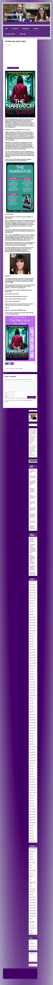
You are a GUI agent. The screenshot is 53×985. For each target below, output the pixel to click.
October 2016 (32, 841)
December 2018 (32, 784)
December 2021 (32, 687)
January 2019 (32, 782)
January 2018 (32, 811)
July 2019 (31, 765)
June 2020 (32, 736)
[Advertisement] (20, 56)
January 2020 (32, 749)
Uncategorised (32, 928)
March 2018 (32, 806)
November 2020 (33, 722)
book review (10, 68)
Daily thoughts (32, 870)
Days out (31, 873)
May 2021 (31, 706)
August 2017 (32, 825)
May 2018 (31, 800)
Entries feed (32, 943)
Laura (10, 45)
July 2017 (31, 827)
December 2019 (32, 752)
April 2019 (31, 773)
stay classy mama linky (32, 922)
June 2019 (32, 768)
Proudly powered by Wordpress (32, 979)
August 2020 (32, 730)
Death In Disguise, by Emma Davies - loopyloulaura (32, 557)
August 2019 (32, 763)
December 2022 (33, 655)
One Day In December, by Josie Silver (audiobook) (32, 490)
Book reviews (26, 28)
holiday (31, 886)
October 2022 (32, 660)
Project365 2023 (33, 910)
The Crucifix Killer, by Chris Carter (32, 471)
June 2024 (32, 606)
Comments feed (33, 946)
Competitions (22, 34)
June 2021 (31, 703)
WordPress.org (32, 949)
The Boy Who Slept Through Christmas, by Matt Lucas (32, 515)
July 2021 (31, 700)
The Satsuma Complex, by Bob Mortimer (33, 509)
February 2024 (32, 617)
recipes (31, 918)
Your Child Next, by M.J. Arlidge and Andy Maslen (33, 482)
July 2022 (31, 668)
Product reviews (33, 897)
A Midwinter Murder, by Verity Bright (32, 527)
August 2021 (32, 698)
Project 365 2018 (33, 899)
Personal (31, 894)
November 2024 (33, 592)
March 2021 (32, 711)
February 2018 (32, 809)
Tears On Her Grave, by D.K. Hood (32, 503)
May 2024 (31, 609)
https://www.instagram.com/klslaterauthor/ (15, 299)
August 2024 (32, 601)
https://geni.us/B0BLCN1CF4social (18, 310)
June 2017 (31, 830)
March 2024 (32, 614)
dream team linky (32, 876)
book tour (16, 68)
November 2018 (33, 787)
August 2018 (32, 795)
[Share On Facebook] (6, 363)
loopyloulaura (13, 14)
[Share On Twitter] (9, 363)
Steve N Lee (32, 538)
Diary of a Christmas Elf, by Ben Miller (33, 497)
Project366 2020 (33, 913)
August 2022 (32, 665)
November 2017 (32, 817)
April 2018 (31, 803)
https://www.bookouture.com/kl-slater (20, 305)
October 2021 (32, 692)
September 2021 (33, 695)
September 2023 (33, 630)
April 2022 (32, 676)
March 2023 (32, 646)
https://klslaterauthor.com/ (11, 294)
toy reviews (32, 925)
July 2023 (31, 636)
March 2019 (32, 776)
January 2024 (32, 619)
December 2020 (33, 719)
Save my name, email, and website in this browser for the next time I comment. (20, 398)
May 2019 (31, 771)
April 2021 (31, 709)
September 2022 (33, 663)
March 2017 (32, 838)
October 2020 (32, 725)
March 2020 (32, 744)
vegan (31, 930)
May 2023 (31, 641)
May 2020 (32, 738)
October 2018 (32, 790)
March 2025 (32, 582)
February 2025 (32, 584)
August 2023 (32, 633)
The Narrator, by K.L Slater (15, 41)
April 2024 (32, 611)
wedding (31, 933)
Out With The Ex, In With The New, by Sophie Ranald (33, 550)
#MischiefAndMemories (33, 848)
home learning (32, 889)
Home (6, 28)
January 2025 (32, 587)
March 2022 (32, 679)
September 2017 (33, 822)
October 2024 (32, 595)
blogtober (32, 859)
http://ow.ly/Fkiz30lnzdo (13, 314)
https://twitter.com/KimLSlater (12, 301)
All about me (15, 28)
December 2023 (33, 622)
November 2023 (33, 625)
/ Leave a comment (19, 368)
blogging (31, 854)
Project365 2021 (33, 905)
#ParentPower (32, 851)
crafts (31, 867)
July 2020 (31, 733)
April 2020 (32, 741)
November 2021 (32, 690)
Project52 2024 (32, 916)
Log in (31, 940)
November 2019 (33, 755)
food (30, 879)
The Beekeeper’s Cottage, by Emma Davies (32, 561)
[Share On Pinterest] (12, 363)
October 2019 (32, 757)
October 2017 (32, 819)
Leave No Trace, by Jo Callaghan (33, 477)
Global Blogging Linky (33, 883)
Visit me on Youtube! (10, 34)
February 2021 (32, 714)
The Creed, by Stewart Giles (32, 522)
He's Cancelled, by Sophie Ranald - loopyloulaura (32, 546)
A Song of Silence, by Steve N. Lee (32, 540)
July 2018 (31, 798)
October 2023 (32, 628)
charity (31, 865)
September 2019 (33, 760)
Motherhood (32, 891)
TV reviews (35, 28)
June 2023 (32, 638)
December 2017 (32, 814)
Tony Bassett (32, 572)
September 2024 (33, 598)
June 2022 (32, 671)
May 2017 (31, 833)
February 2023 (32, 649)
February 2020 (32, 746)
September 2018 (33, 792)
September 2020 (33, 728)
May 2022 (31, 673)
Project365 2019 (33, 902)
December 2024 (33, 590)
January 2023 (32, 652)
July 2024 (31, 603)
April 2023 (32, 644)
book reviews (12, 368)
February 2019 (32, 779)
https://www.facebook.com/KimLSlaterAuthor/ (16, 296)
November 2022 (33, 657)
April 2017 (31, 836)
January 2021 (32, 717)
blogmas (31, 857)
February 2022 (32, 682)
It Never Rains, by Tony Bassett (33, 574)
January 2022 (32, 684)
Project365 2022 (33, 908)
